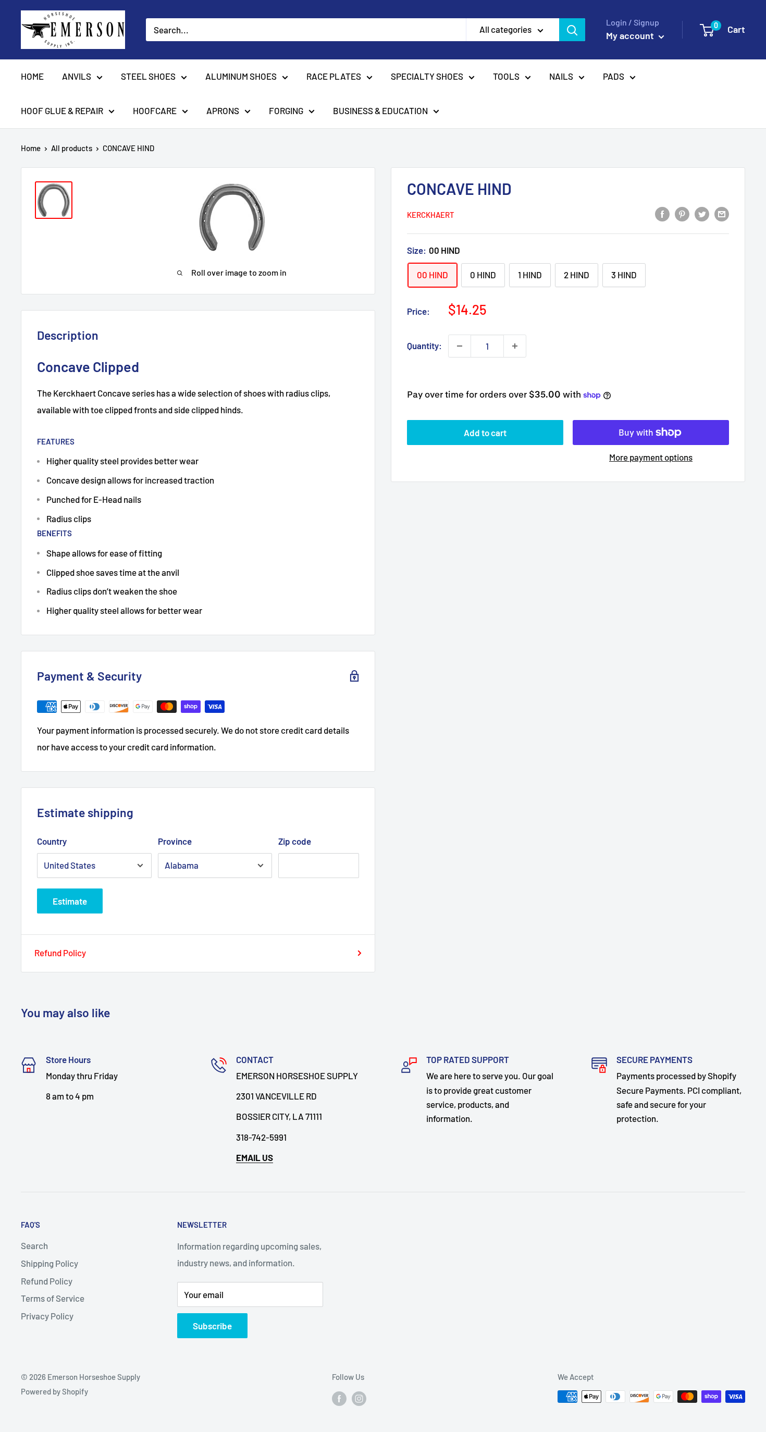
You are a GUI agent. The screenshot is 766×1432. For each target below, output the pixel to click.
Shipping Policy (49, 1263)
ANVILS (76, 76)
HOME (32, 76)
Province (175, 841)
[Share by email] (721, 213)
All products (71, 148)
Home (31, 148)
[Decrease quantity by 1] (460, 346)
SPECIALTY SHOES (427, 76)
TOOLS (506, 76)
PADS (613, 76)
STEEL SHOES (148, 76)
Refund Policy (60, 952)
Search (34, 1245)
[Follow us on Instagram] (359, 1398)
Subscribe (212, 1325)
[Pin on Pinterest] (682, 213)
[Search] (572, 29)
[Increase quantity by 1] (515, 346)
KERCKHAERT (430, 214)
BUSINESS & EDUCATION (380, 110)
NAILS (561, 76)
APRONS (222, 110)
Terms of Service (52, 1298)
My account (631, 35)
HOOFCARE (155, 110)
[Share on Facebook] (662, 213)
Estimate (70, 901)
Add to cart (485, 432)
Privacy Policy (47, 1316)
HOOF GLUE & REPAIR (62, 110)
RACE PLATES (333, 76)
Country (52, 841)
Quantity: (424, 345)
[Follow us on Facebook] (339, 1398)
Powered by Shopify (54, 1391)
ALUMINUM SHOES (241, 76)
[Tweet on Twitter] (702, 213)
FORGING (286, 110)
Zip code (294, 841)
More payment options (651, 457)
